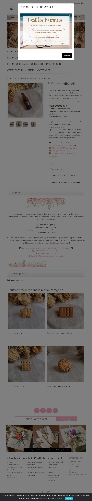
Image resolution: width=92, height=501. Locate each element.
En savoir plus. (59, 498)
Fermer (67, 56)
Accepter (69, 498)
